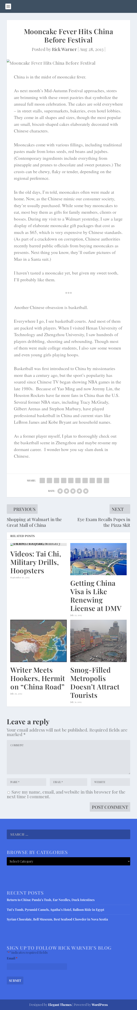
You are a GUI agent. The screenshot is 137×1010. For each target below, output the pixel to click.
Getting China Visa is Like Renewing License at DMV (95, 595)
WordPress (100, 1004)
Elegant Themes (60, 1004)
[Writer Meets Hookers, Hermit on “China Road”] (38, 641)
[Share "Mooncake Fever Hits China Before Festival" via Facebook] (42, 480)
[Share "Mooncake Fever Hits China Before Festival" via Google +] (56, 480)
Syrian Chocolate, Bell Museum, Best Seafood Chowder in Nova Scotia (57, 919)
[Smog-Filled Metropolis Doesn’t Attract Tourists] (98, 641)
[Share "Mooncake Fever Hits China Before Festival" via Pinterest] (70, 480)
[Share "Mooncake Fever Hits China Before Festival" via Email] (99, 480)
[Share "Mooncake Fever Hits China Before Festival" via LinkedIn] (78, 480)
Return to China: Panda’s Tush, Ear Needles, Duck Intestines (51, 900)
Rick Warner (64, 49)
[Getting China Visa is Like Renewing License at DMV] (98, 559)
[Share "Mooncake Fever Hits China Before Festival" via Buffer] (85, 480)
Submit (15, 980)
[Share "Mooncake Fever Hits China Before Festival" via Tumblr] (63, 480)
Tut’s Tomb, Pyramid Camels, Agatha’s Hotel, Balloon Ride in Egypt (55, 909)
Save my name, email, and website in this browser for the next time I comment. (66, 794)
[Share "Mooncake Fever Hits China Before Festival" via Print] (106, 480)
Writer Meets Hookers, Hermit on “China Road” (37, 678)
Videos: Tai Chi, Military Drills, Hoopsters (35, 562)
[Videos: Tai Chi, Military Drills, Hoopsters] (38, 544)
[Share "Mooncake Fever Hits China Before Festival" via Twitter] (49, 480)
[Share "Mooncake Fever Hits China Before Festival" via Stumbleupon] (92, 480)
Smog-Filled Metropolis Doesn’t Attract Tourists (95, 682)
